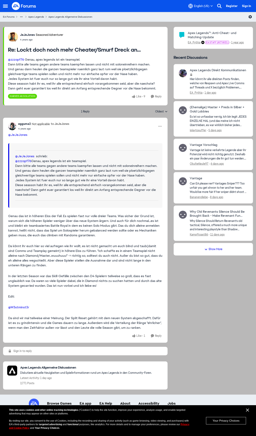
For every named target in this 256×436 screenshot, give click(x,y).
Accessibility (148, 403)
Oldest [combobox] (161, 112)
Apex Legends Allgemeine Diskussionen (70, 16)
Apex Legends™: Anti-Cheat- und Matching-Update (212, 35)
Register (232, 6)
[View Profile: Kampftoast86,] (183, 215)
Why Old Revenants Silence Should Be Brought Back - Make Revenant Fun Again (217, 214)
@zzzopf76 (16, 59)
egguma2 (24, 124)
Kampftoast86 (199, 234)
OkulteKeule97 (199, 163)
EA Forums (9, 16)
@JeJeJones (17, 135)
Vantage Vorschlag (203, 145)
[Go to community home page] (24, 6)
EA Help (105, 403)
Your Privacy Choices (226, 420)
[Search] (219, 6)
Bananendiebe (199, 197)
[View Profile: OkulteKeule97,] (183, 148)
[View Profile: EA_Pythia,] (183, 73)
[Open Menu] (250, 17)
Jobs (171, 403)
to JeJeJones (60, 124)
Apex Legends (36, 16)
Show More (215, 249)
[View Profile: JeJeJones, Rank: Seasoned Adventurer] (13, 37)
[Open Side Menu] (5, 6)
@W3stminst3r (18, 307)
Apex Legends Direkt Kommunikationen (218, 70)
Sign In (246, 6)
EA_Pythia (194, 42)
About (125, 403)
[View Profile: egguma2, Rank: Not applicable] (12, 126)
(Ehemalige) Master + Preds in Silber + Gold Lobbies (217, 109)
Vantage (196, 178)
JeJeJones (27, 35)
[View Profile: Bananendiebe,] (183, 181)
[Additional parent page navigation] (21, 17)
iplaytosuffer (198, 130)
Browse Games (59, 403)
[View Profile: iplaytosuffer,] (183, 110)
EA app (85, 403)
